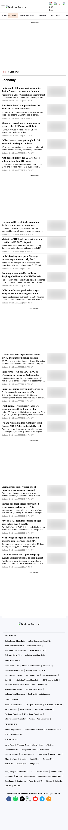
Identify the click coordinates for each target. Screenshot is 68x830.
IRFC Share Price (34, 646)
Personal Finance (11, 754)
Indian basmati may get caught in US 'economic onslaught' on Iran (21, 142)
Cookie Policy (56, 772)
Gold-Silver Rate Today (14, 670)
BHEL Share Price (37, 650)
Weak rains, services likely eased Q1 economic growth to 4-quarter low (20, 407)
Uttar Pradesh (27, 15)
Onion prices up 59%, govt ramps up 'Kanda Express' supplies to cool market (22, 556)
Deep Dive (8, 680)
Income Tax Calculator (13, 705)
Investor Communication (25, 776)
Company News (23, 745)
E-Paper (42, 15)
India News (9, 764)
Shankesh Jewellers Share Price (17, 685)
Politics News (21, 764)
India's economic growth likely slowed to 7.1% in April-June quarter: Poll (22, 390)
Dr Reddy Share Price (13, 655)
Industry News (55, 754)
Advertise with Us (35, 781)
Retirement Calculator (43, 709)
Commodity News (11, 750)
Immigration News (29, 750)
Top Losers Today (32, 675)
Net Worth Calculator (53, 705)
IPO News (49, 745)
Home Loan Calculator (33, 714)
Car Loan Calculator (13, 714)
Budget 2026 (34, 764)
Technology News (27, 754)
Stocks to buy (48, 666)
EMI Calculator (11, 709)
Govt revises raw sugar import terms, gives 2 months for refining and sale (21, 356)
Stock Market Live (12, 666)
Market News (37, 745)
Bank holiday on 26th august (39, 694)
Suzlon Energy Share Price (15, 641)
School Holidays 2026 (40, 685)
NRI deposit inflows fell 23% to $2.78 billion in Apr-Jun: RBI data (21, 159)
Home (4, 15)
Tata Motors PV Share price (15, 650)
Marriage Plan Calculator (39, 719)
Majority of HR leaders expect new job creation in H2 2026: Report (22, 240)
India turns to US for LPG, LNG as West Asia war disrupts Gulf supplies (20, 373)
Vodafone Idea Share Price (35, 655)
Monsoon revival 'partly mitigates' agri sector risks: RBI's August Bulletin (22, 124)
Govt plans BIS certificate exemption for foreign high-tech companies (20, 223)
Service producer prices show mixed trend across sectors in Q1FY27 (20, 505)
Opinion (23, 759)
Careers (8, 786)
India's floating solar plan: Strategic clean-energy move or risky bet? (20, 257)
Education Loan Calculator (15, 719)
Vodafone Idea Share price (15, 694)
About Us (22, 772)
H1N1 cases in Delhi (50, 680)
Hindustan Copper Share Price (27, 680)
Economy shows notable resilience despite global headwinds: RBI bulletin (21, 275)
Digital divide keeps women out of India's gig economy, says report (19, 488)
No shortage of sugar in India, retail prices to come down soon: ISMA (20, 539)
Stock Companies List (13, 729)
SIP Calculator (25, 709)
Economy (12, 15)
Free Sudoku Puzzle (53, 729)
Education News (11, 759)
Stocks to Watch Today (31, 666)
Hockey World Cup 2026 (35, 670)
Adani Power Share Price (14, 646)
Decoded (55, 15)
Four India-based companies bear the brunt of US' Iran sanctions (21, 107)
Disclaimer (9, 776)
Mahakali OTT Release (13, 689)
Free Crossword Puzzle (13, 734)
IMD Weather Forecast (13, 675)
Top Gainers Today (49, 675)
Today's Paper (10, 772)
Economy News (48, 759)
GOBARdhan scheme (34, 689)
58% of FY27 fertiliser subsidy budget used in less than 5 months (21, 522)
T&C (31, 772)
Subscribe (58, 781)
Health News (34, 759)
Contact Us (21, 781)
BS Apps (17, 786)
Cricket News (44, 750)
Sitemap (49, 781)
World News (42, 754)
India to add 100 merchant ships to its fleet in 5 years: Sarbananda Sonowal (21, 89)
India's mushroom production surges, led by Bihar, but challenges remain (21, 292)
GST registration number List (49, 776)
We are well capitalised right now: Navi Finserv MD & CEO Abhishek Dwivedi (22, 424)
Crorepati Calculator (34, 705)
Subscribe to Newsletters (34, 729)
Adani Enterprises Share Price (39, 641)
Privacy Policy (42, 772)
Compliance (9, 781)
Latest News (9, 745)
